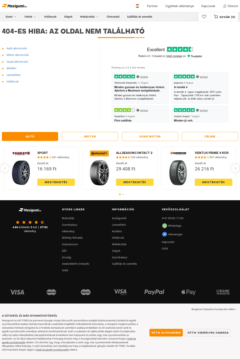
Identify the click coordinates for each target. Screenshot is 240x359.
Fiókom (233, 6)
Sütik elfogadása (166, 332)
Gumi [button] (9, 16)
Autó (30, 136)
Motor (90, 136)
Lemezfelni (13, 75)
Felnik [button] (29, 16)
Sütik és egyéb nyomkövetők (52, 349)
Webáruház (87, 16)
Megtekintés (56, 182)
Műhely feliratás (72, 237)
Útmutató (113, 16)
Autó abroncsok (16, 48)
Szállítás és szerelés (139, 16)
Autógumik (119, 218)
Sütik (65, 270)
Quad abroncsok (17, 61)
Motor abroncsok (17, 55)
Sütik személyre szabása (208, 332)
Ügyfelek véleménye (179, 6)
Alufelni (11, 68)
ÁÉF (64, 251)
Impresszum (70, 244)
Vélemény (68, 231)
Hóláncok (50, 16)
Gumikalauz (69, 224)
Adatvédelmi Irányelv (75, 263)
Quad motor (150, 136)
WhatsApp (174, 225)
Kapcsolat (208, 6)
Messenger (175, 234)
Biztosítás (68, 218)
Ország (66, 257)
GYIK (165, 248)
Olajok (68, 16)
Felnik (210, 136)
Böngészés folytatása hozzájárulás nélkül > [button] (213, 309)
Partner (152, 6)
